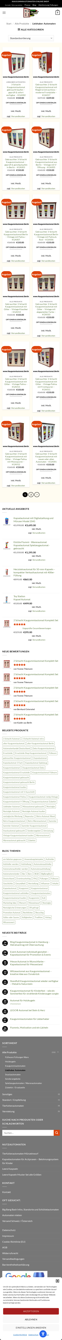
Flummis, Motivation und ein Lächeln (29, 1027)
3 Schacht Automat (11, 738)
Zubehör (31, 840)
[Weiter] (36, 494)
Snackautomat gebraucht (14, 831)
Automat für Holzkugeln (22, 1000)
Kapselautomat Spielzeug (36, 763)
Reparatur (29, 816)
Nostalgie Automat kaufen (33, 811)
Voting (48, 917)
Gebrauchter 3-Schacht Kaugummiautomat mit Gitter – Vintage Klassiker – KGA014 (16, 308)
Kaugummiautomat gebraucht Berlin (18, 782)
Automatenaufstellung (40, 869)
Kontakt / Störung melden (13, 5)
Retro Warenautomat (37, 821)
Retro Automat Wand (45, 816)
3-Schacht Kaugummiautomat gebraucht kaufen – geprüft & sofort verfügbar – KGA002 (16, 89)
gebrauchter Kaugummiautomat (17, 758)
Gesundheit (20, 883)
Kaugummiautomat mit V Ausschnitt (19, 792)
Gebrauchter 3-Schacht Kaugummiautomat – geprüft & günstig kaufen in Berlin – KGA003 (16, 163)
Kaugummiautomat (11, 768)
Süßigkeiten (27, 917)
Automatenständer (11, 874)
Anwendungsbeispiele (33, 859)
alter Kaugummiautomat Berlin (40, 743)
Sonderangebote (12, 1079)
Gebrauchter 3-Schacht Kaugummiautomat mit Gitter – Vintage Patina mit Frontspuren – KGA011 (46, 384)
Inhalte (55, 883)
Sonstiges (7, 1094)
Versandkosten (18, 116)
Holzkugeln (10, 1061)
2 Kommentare (19, 1004)
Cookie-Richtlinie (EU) (13, 1241)
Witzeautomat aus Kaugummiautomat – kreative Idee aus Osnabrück (31, 972)
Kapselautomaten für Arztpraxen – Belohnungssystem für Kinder (30, 1161)
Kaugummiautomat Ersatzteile (16, 772)
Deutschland (8, 878)
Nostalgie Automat (11, 811)
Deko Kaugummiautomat (43, 748)
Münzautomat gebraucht (33, 806)
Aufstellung (26, 864)
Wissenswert (8, 922)
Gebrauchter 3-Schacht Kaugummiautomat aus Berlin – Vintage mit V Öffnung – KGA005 (46, 163)
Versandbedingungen (13, 1258)
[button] (57, 1280)
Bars (30, 874)
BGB (37, 874)
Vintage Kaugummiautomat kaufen (18, 835)
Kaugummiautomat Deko (33, 768)
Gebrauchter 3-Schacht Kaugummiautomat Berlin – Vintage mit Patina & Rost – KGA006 (46, 236)
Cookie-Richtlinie (20, 1335)
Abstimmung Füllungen (48, 5)
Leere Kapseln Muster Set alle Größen (21, 1174)
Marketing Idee (9, 903)
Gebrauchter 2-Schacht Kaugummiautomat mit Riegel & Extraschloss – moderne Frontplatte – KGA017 (46, 89)
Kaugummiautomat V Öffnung (16, 801)
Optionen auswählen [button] (16, 103)
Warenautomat (42, 835)
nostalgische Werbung (12, 816)
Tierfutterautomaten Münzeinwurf (20, 1153)
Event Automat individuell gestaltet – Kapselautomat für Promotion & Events (30, 953)
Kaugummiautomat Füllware (44, 772)
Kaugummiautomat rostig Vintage (43, 797)
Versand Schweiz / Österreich (17, 1220)
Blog (34, 5)
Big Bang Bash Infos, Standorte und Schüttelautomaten (30, 1209)
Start (8, 23)
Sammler (53, 821)
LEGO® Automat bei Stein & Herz (27, 1010)
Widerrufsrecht (10, 1253)
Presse (27, 5)
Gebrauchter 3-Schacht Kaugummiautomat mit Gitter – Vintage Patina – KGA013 (15, 383)
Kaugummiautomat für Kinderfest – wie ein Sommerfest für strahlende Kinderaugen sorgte (34, 992)
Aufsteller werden (11, 864)
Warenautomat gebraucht (14, 840)
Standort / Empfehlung (14, 1099)
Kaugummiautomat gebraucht (16, 777)
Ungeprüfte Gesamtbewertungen (36, 628)
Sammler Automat (11, 826)
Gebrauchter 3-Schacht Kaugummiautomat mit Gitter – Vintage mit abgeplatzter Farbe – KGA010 (46, 309)
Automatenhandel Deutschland (16, 748)
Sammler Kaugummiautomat (34, 826)
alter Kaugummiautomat (13, 743)
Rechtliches (28, 912)
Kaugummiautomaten (40, 893)
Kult (43, 898)
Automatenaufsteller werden (15, 869)
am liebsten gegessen (12, 859)
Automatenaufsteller (43, 864)
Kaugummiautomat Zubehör (44, 801)
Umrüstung (48, 831)
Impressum (8, 1235)
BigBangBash (47, 874)
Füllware (52, 753)
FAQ (35, 878)
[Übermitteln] (57, 1133)
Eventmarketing (24, 878)
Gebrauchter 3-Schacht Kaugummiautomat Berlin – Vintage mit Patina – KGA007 (16, 236)
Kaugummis (34, 898)
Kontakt (6, 1192)
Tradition (38, 917)
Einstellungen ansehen (31, 1327)
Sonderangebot (34, 831)
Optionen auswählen (46, 103)
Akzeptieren (31, 1311)
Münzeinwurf (34, 903)
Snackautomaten (13, 1074)
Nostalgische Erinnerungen (14, 907)
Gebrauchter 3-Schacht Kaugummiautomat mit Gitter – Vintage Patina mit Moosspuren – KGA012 (16, 459)
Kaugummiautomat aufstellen (16, 893)
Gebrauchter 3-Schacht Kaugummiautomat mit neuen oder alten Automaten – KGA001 (46, 458)
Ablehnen (31, 1319)
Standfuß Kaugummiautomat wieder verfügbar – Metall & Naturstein (34, 982)
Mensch (22, 903)
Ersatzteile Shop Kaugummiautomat (30, 753)
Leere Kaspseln (10, 1168)
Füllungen (44, 878)
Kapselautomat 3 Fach (13, 763)
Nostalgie (51, 806)
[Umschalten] (58, 1052)
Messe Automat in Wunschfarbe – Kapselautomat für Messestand (27, 963)
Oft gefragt (34, 907)
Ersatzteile (7, 753)
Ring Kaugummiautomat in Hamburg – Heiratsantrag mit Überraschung (30, 943)
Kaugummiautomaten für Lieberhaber (29, 1018)
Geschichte (8, 883)
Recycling (40, 912)
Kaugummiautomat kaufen (14, 787)
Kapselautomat (40, 758)
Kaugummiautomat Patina (14, 797)
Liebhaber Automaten (15, 1070)
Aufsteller (50, 859)
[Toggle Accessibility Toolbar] (43, 1334)
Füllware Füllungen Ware (17, 1057)
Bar (23, 874)
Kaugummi (23, 888)
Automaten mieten (12, 1215)
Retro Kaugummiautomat (14, 821)
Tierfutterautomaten (13, 1105)
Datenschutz (33, 1335)
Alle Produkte (22, 23)
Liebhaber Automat (11, 806)
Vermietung (8, 1111)
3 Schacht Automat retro (33, 738)
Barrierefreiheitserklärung (15, 1264)
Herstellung (33, 883)
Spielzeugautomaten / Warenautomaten (23, 1083)
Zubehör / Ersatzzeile (15, 1087)
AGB (4, 1247)
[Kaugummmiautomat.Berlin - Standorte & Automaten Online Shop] (31, 12)
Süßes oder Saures (11, 917)
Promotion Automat (11, 912)
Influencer (45, 883)
